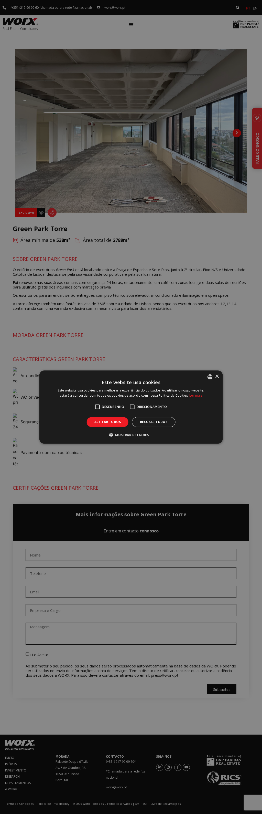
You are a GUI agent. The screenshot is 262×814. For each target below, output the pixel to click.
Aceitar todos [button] (107, 422)
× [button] (217, 376)
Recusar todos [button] (153, 422)
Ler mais (195, 395)
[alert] (131, 407)
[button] (131, 434)
